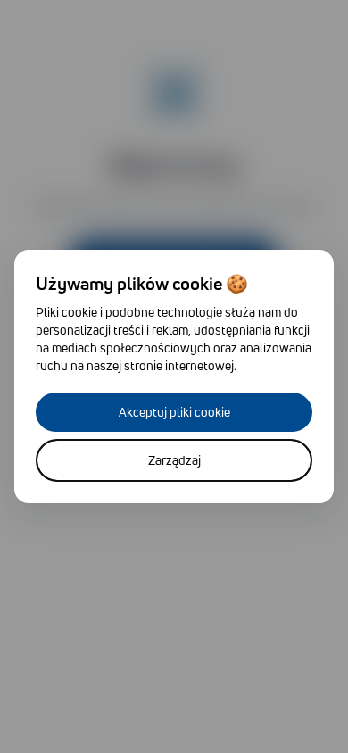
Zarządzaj (174, 459)
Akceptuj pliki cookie (174, 411)
